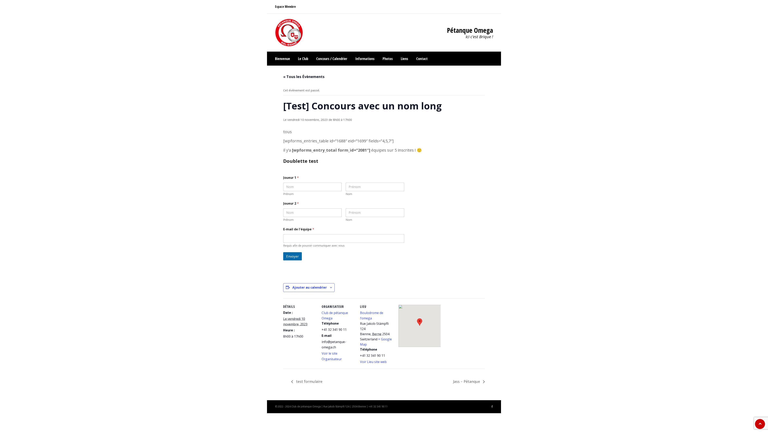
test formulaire (308, 381)
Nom (349, 194)
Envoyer (292, 256)
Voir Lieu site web (373, 362)
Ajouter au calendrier (309, 287)
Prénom (288, 194)
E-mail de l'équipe (298, 229)
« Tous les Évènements (303, 76)
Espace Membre (285, 6)
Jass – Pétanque (467, 381)
